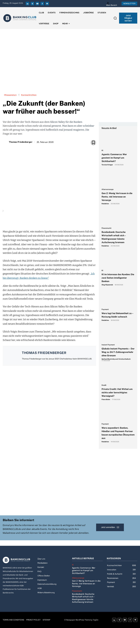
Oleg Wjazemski (107, 285)
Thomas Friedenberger (20, 142)
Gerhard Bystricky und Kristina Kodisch (116, 359)
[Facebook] (42, 3)
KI (102, 150)
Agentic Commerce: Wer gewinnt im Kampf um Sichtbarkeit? (114, 158)
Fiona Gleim (106, 399)
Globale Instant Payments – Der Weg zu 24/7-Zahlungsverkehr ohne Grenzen (118, 352)
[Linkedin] (27, 3)
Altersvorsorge (107, 189)
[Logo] (20, 18)
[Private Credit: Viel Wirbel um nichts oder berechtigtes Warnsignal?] (118, 374)
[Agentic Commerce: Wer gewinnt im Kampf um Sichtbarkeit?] (118, 139)
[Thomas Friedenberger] (5, 142)
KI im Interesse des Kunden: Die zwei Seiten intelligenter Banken (118, 278)
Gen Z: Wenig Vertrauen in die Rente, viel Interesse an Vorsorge (117, 196)
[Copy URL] (58, 220)
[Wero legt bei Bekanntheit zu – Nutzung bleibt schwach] (118, 298)
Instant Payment (108, 345)
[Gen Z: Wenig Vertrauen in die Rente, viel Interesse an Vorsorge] (118, 178)
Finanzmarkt (106, 228)
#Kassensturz (10, 95)
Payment (105, 309)
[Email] (33, 220)
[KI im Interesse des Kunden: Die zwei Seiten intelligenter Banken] (118, 259)
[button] (115, 18)
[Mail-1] (47, 3)
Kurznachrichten (28, 95)
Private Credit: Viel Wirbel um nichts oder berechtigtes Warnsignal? (117, 392)
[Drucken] (52, 220)
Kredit (104, 385)
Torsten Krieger (107, 165)
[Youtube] (37, 3)
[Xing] (32, 3)
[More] (65, 220)
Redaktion (105, 203)
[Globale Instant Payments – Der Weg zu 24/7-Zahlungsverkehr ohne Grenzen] (118, 334)
